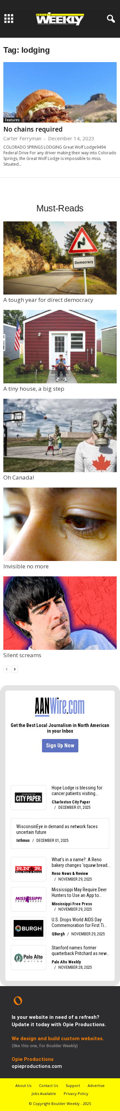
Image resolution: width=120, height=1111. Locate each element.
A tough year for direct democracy (48, 300)
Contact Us (48, 1085)
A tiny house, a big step (33, 388)
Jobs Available (44, 1093)
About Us (23, 1085)
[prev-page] (6, 668)
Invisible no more (26, 566)
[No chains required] (60, 92)
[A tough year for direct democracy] (60, 258)
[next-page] (14, 668)
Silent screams (22, 655)
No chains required (33, 129)
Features (12, 120)
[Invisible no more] (60, 524)
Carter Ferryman (22, 138)
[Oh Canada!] (60, 435)
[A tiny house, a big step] (60, 346)
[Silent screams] (60, 613)
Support (73, 1085)
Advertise (96, 1085)
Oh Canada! (18, 477)
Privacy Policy (76, 1093)
